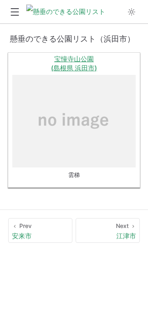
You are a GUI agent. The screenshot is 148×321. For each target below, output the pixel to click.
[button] (15, 12)
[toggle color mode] (131, 11)
